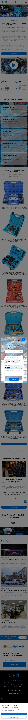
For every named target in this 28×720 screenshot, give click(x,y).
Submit (14, 379)
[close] (23, 339)
